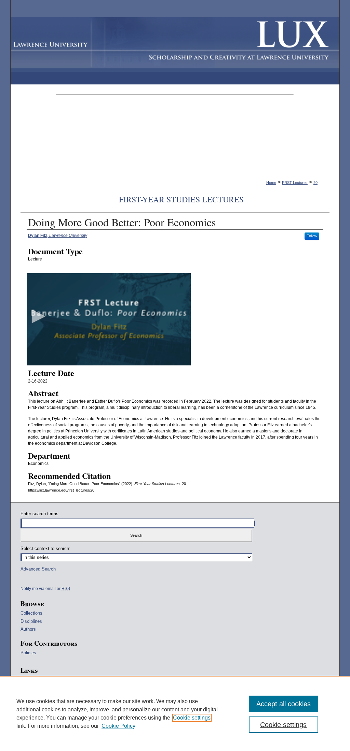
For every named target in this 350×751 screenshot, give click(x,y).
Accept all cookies (283, 704)
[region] (175, 713)
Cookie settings (192, 718)
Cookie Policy (118, 726)
